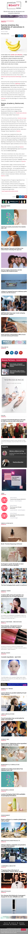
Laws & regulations (7, 714)
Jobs (2, 493)
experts (5, 447)
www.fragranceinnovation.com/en (10, 191)
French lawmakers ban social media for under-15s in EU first (12, 718)
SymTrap (17, 83)
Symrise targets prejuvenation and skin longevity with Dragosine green (11, 270)
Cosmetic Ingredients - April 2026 (11, 657)
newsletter (15, 924)
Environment (5, 815)
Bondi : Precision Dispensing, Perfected (11, 544)
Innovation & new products (10, 840)
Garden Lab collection (16, 54)
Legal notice (22, 924)
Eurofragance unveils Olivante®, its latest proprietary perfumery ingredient (12, 564)
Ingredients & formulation (7, 21)
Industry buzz (6, 891)
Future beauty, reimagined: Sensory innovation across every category (11, 626)
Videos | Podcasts (7, 523)
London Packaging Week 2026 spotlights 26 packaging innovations (13, 794)
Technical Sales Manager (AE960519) (18, 499)
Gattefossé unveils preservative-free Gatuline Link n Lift (13, 227)
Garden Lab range (22, 118)
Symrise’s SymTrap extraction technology (11, 76)
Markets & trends (7, 688)
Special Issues (5, 652)
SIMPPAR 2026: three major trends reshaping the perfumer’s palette (13, 313)
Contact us (13, 923)
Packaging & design (7, 790)
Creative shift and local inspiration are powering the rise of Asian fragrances (12, 595)
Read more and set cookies (11, 932)
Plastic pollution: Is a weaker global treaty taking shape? (13, 820)
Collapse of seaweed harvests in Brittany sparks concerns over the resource (14, 292)
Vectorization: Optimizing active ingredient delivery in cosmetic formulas (14, 744)
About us (6, 923)
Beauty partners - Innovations (14, 360)
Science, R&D (5, 739)
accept (23, 929)
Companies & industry (8, 866)
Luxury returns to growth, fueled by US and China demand (13, 693)
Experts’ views (6, 590)
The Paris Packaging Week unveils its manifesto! (14, 585)
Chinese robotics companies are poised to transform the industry (13, 845)
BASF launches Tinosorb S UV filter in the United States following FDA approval (12, 249)
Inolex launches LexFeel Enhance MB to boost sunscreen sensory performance (13, 335)
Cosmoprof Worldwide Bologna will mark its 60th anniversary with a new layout (13, 420)
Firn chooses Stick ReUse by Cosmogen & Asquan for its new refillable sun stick (13, 896)
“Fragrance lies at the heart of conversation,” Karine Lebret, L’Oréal (12, 870)
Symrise (19, 131)
